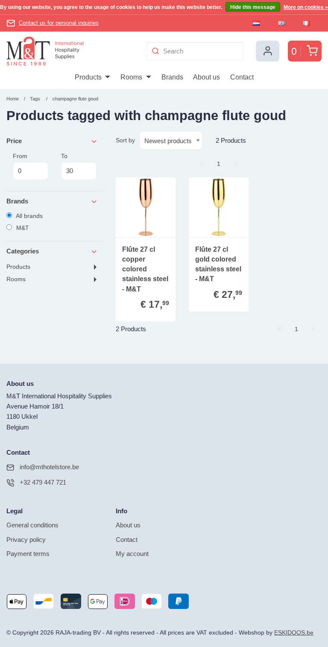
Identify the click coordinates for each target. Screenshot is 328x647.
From (20, 156)
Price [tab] (14, 140)
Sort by (125, 140)
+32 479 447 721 (43, 482)
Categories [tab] (22, 251)
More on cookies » (306, 7)
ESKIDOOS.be (293, 632)
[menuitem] (92, 77)
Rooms (16, 279)
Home (12, 98)
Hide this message (252, 7)
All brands (29, 215)
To (64, 156)
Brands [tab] (17, 201)
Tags (35, 98)
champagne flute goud (75, 98)
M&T (22, 227)
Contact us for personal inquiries (59, 23)
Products (18, 267)
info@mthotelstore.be (49, 467)
